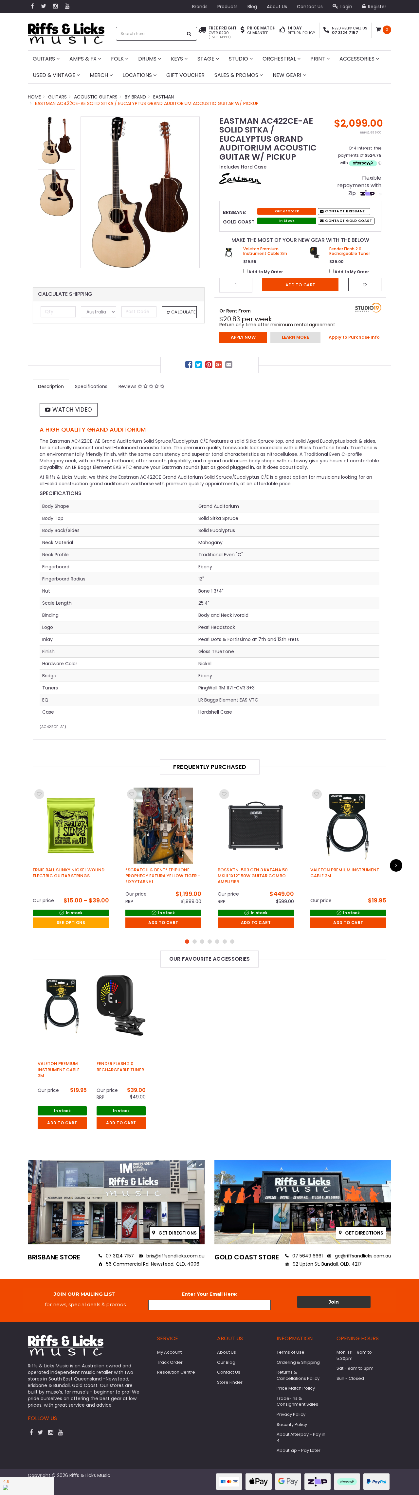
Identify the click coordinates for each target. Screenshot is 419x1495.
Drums (148, 58)
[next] (396, 865)
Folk (118, 58)
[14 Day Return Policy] (282, 30)
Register (376, 6)
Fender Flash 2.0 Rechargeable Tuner (120, 1066)
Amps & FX (83, 58)
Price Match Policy (296, 1388)
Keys (177, 58)
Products (227, 6)
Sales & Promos (237, 75)
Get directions (177, 1233)
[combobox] (150, 33)
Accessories (357, 58)
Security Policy (292, 1424)
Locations (137, 75)
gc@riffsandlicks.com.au (362, 1256)
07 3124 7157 (119, 1256)
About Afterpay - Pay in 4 (301, 1437)
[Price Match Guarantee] (243, 30)
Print (318, 58)
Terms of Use (290, 1352)
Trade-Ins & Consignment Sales (297, 1401)
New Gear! (288, 75)
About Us (277, 6)
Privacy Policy (291, 1414)
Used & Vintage (55, 75)
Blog (252, 6)
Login (345, 6)
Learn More (295, 337)
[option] (140, 192)
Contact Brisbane (344, 211)
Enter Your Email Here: (209, 1294)
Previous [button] (89, 199)
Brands (200, 6)
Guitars (44, 58)
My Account (169, 1352)
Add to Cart (163, 922)
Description (51, 386)
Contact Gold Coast (348, 220)
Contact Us (310, 6)
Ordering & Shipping (298, 1362)
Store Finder (230, 1382)
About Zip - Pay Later (298, 1450)
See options (71, 922)
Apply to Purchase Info (354, 337)
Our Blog (226, 1362)
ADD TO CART (62, 1123)
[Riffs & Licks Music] (66, 31)
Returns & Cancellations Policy (298, 1375)
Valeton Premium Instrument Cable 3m (59, 1069)
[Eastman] (240, 178)
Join (334, 1302)
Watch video (71, 410)
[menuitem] (189, 365)
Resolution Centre (176, 1372)
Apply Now (243, 337)
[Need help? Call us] (326, 30)
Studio (239, 58)
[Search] (189, 34)
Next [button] (191, 199)
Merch (99, 75)
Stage (206, 58)
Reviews (128, 386)
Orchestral (280, 58)
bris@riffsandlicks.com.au (175, 1256)
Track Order (170, 1362)
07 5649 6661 (307, 1256)
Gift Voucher (185, 75)
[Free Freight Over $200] (202, 33)
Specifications (91, 386)
